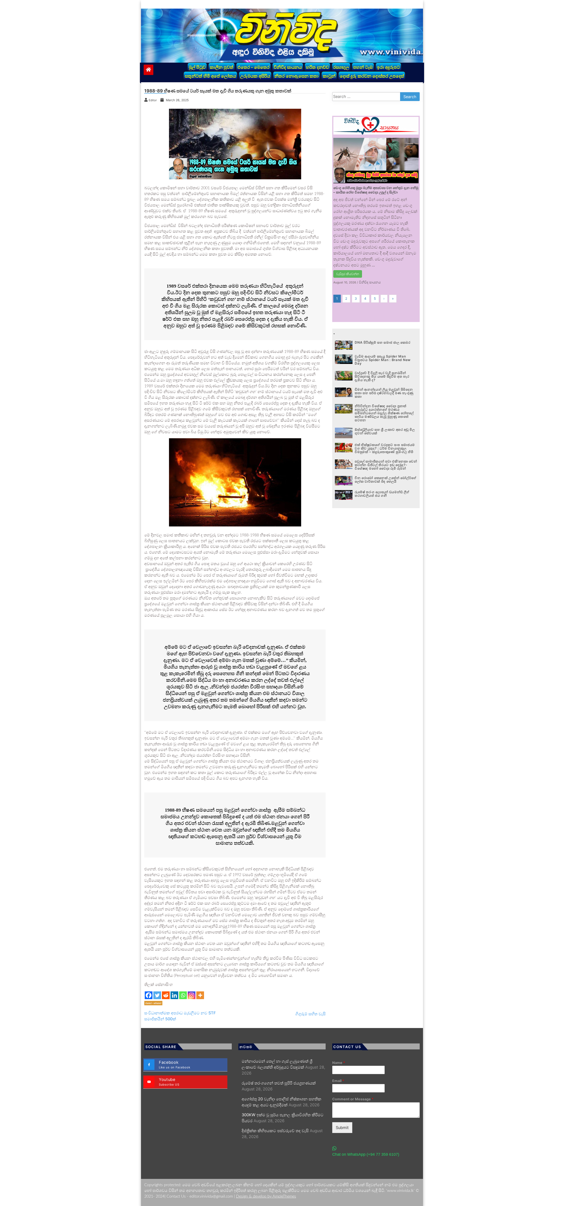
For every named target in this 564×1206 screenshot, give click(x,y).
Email (338, 1081)
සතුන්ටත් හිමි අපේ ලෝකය (210, 76)
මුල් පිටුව (197, 67)
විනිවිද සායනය (288, 67)
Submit (342, 1127)
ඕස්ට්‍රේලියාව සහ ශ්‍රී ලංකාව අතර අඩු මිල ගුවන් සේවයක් (385, 431)
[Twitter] (157, 995)
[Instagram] (191, 995)
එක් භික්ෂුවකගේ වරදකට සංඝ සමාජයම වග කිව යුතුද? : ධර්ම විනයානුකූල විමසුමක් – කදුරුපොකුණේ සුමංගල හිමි (385, 448)
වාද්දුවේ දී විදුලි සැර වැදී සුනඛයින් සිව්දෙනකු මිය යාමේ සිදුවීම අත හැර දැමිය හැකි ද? (382, 376)
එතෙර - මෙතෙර (253, 67)
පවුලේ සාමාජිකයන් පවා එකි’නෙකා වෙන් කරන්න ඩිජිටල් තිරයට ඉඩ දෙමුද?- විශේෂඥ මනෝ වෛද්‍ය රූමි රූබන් (386, 464)
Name (338, 1062)
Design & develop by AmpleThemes (266, 1197)
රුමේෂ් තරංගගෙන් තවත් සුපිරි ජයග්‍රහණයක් (279, 1083)
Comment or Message (352, 1099)
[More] (200, 995)
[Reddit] (166, 995)
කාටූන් (329, 76)
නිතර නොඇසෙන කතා (296, 76)
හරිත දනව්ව (317, 67)
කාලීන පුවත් (221, 67)
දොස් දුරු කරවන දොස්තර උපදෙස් (372, 76)
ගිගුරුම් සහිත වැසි (310, 1013)
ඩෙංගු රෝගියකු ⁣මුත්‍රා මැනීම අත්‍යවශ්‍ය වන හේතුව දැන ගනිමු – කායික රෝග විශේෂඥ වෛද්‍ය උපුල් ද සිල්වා (375, 190)
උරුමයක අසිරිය (255, 76)
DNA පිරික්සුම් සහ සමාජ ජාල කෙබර (382, 342)
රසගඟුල (341, 67)
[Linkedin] (174, 995)
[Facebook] (148, 995)
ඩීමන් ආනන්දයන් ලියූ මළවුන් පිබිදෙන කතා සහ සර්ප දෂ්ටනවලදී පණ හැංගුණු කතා (384, 393)
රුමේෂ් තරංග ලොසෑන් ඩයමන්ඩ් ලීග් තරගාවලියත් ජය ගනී (382, 494)
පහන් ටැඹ (363, 67)
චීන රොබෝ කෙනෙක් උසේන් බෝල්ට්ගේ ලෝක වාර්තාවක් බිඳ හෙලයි (385, 479)
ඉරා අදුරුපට (388, 67)
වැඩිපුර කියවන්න (347, 274)
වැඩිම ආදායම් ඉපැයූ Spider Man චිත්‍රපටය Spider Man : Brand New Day (383, 359)
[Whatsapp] (183, 995)
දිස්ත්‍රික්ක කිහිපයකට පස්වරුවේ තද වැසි (275, 1130)
